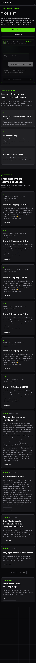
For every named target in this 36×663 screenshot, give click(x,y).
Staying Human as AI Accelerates (18, 552)
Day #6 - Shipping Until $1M (15, 204)
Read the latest (18, 34)
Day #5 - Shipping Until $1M (15, 241)
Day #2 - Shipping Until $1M (15, 350)
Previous (13, 572)
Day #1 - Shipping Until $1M (15, 387)
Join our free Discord (18, 29)
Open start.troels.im (9, 599)
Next (24, 572)
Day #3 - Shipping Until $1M (15, 314)
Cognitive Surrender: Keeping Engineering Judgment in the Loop (13, 524)
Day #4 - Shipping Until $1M (15, 277)
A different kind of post (13, 476)
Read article (7, 464)
